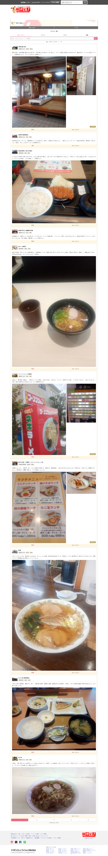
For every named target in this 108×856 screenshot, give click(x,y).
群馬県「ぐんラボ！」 (50, 851)
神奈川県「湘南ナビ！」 (76, 851)
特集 (87, 35)
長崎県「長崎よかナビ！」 (88, 848)
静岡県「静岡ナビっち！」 (76, 848)
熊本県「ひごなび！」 (63, 848)
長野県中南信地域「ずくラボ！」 (90, 850)
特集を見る (14, 834)
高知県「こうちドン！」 (88, 852)
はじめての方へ (36, 2)
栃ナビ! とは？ (90, 838)
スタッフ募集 (57, 838)
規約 (30, 836)
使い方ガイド (14, 836)
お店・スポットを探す (24, 834)
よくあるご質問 (23, 836)
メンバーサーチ (46, 2)
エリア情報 (43, 834)
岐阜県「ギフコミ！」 (75, 850)
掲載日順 (51, 41)
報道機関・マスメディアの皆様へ (43, 838)
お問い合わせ (35, 836)
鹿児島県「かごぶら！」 (63, 852)
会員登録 (23, 2)
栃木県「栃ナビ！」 (50, 848)
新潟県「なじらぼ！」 (63, 850)
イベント (43, 35)
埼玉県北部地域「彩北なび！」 (76, 853)
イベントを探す (35, 834)
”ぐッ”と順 (60, 41)
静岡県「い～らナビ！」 (88, 851)
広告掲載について (15, 838)
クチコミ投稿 (55, 2)
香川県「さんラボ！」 (63, 851)
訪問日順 (55, 41)
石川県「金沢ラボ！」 (50, 852)
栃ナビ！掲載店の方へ (27, 838)
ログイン (28, 2)
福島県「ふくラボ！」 (50, 850)
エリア (65, 35)
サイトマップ (44, 836)
